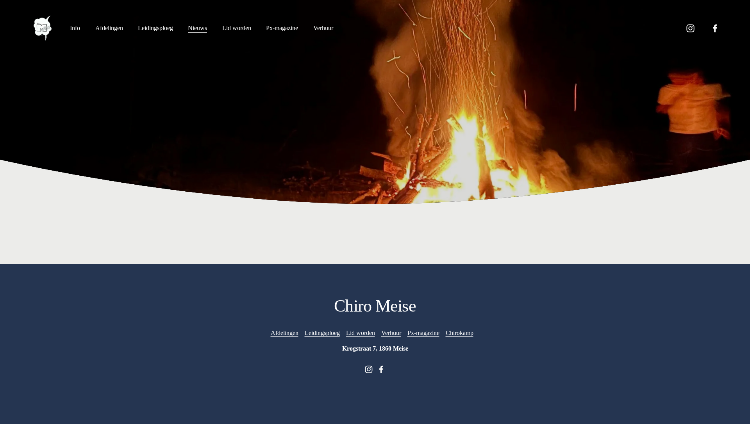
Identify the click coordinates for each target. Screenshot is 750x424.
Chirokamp (459, 333)
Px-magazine (282, 28)
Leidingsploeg (155, 28)
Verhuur (391, 333)
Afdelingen (109, 28)
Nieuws (197, 28)
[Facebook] (715, 28)
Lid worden (236, 28)
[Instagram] (690, 28)
